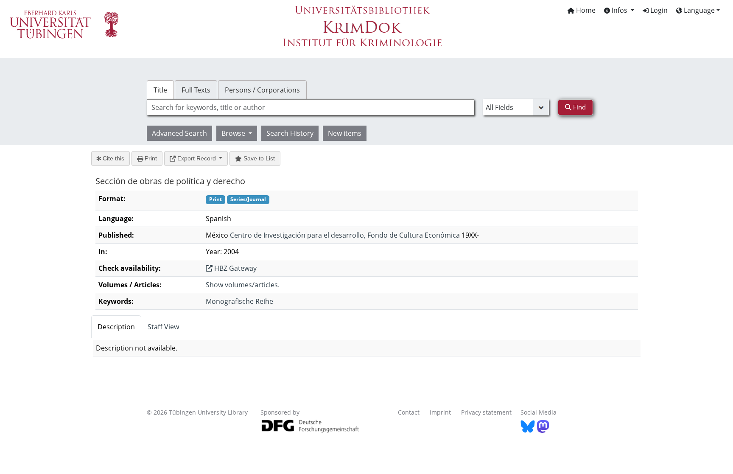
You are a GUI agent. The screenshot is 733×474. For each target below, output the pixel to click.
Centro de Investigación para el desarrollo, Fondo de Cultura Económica (345, 235)
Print (150, 158)
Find (578, 107)
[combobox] (310, 107)
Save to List (258, 158)
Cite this (112, 158)
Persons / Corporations (262, 90)
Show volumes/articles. (243, 284)
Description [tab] (116, 326)
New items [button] (344, 133)
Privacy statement (486, 412)
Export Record (197, 158)
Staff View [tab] (163, 326)
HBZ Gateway (235, 268)
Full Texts (196, 90)
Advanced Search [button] (179, 133)
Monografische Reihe (239, 301)
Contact (409, 412)
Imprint (440, 412)
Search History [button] (289, 133)
